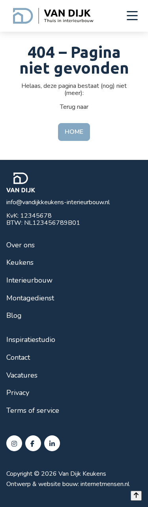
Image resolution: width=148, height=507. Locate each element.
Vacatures (21, 375)
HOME (74, 131)
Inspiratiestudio (30, 339)
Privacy (17, 392)
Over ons (20, 245)
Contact (18, 357)
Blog (14, 315)
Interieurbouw (29, 280)
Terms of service (32, 410)
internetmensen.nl (105, 484)
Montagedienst (30, 298)
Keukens (20, 262)
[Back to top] (136, 495)
